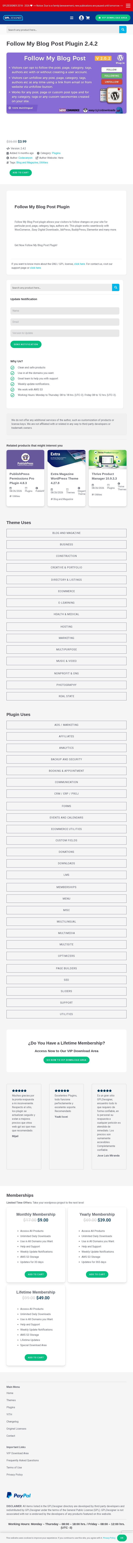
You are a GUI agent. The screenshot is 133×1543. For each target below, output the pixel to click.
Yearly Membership (97, 1214)
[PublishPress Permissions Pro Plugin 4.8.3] (25, 459)
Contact (10, 1435)
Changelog (12, 1421)
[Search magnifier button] (123, 29)
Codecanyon (25, 157)
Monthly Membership (35, 1214)
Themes (70, 492)
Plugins (56, 153)
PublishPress (42, 491)
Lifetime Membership (35, 1292)
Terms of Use (14, 1467)
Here (60, 157)
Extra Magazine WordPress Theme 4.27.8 (64, 478)
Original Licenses (16, 1428)
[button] (128, 5)
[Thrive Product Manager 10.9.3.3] (108, 459)
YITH (9, 1414)
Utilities (43, 162)
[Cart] (88, 17)
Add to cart (21, 172)
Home (9, 1393)
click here (79, 263)
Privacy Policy (14, 1474)
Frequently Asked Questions (22, 1460)
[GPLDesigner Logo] (13, 18)
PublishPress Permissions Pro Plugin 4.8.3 (22, 478)
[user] (81, 17)
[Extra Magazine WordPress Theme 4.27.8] (66, 459)
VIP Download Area (17, 1453)
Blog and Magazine (27, 162)
